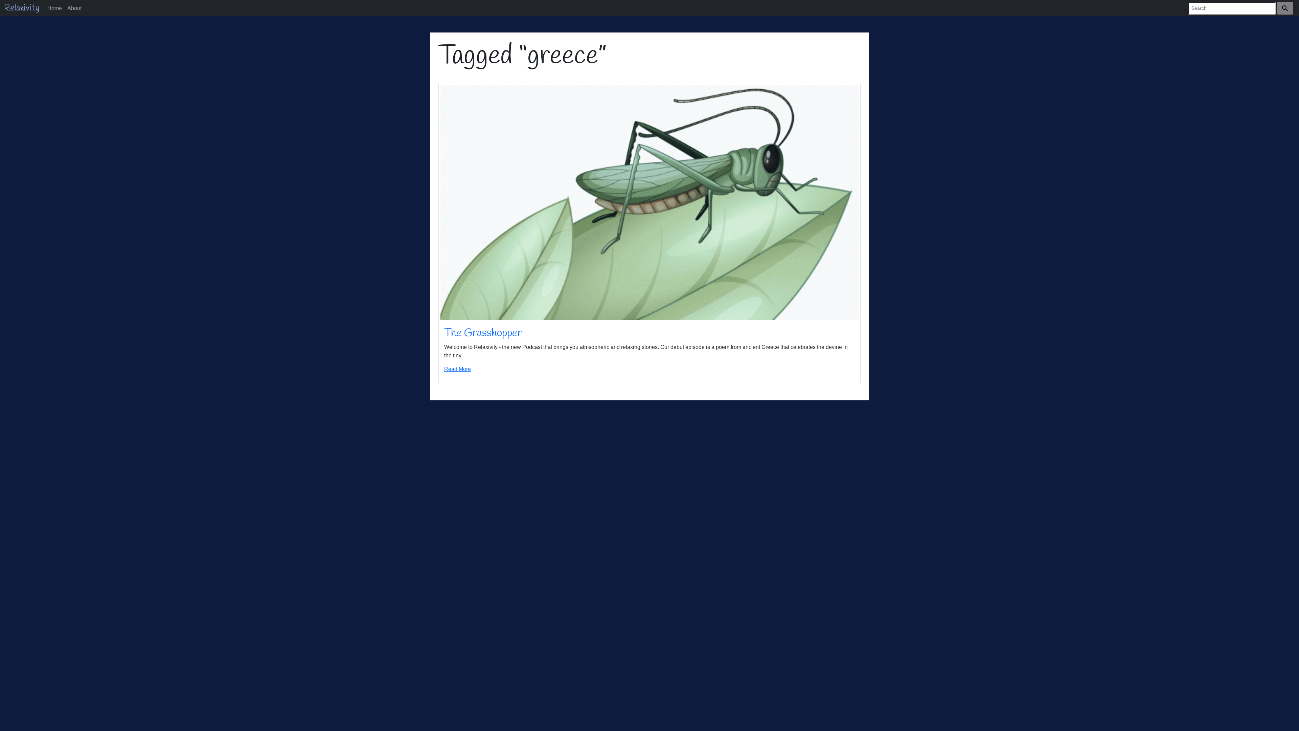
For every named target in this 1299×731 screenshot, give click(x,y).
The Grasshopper (483, 333)
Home (54, 8)
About (74, 8)
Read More (457, 369)
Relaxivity (21, 8)
